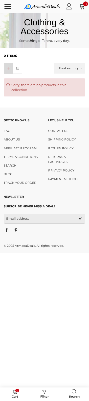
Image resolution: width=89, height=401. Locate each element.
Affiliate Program (20, 148)
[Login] (69, 6)
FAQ (7, 131)
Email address (17, 218)
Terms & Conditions (21, 157)
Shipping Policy (62, 139)
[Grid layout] (8, 68)
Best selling (68, 68)
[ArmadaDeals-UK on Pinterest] (16, 230)
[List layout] (17, 68)
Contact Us (58, 131)
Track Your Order (20, 183)
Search (10, 165)
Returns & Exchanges (57, 159)
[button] (80, 219)
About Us (12, 139)
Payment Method (63, 179)
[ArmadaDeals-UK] (42, 6)
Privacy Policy (61, 170)
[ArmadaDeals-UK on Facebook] (7, 230)
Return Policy (61, 148)
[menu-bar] (11, 6)
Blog (8, 174)
